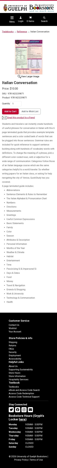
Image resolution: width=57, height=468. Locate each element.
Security (13, 352)
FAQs (11, 349)
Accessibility (15, 358)
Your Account (15, 331)
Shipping (13, 342)
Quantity (6, 103)
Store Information (17, 376)
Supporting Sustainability (21, 369)
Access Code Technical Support (24, 396)
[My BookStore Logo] (15, 8)
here (22, 419)
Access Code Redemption (21, 393)
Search (44, 21)
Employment (15, 355)
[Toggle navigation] (12, 17)
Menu (12, 21)
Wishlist (13, 328)
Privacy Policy (21, 459)
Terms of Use (36, 459)
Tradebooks (8, 31)
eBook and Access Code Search (24, 390)
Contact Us (14, 325)
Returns (12, 345)
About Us (13, 366)
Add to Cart (10, 111)
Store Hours (14, 373)
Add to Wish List (30, 111)
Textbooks (14, 386)
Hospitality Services (18, 379)
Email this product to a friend (21, 117)
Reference (22, 31)
